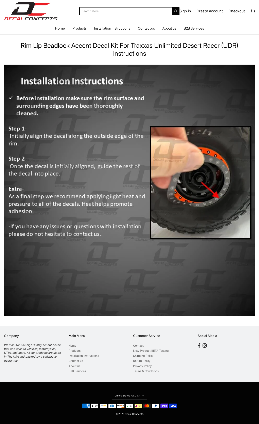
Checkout (236, 11)
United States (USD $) (127, 395)
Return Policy (142, 360)
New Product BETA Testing (151, 350)
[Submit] (175, 11)
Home (60, 28)
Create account (209, 11)
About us (169, 28)
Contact (138, 345)
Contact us (146, 28)
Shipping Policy (143, 355)
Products (79, 28)
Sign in (185, 11)
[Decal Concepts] (30, 11)
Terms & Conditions (146, 371)
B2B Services (194, 28)
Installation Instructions (112, 28)
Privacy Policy (142, 366)
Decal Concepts (134, 413)
